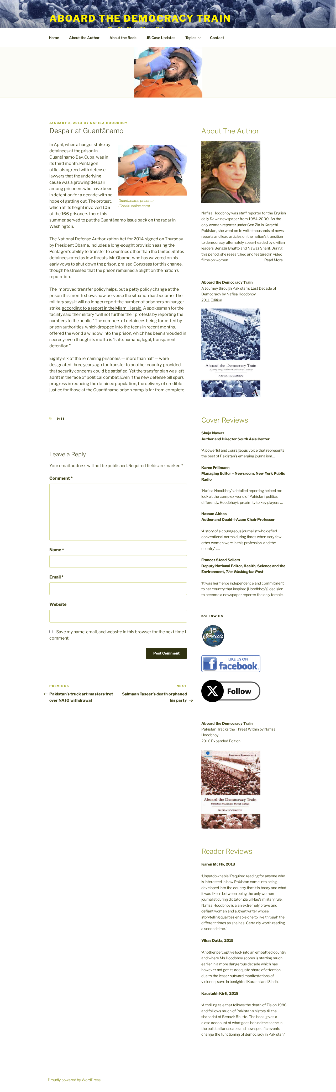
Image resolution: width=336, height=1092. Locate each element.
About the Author (84, 37)
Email (56, 577)
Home (54, 37)
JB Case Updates (160, 37)
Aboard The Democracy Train (140, 18)
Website (57, 604)
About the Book (122, 37)
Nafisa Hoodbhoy (109, 123)
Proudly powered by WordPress (74, 1080)
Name (56, 549)
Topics (190, 37)
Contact (217, 37)
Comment (61, 478)
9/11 (61, 418)
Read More (273, 260)
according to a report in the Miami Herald (101, 308)
